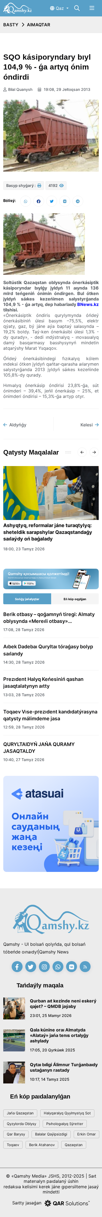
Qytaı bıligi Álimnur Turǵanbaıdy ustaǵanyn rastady (64, 1067)
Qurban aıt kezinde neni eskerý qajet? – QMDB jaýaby (63, 1003)
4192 (53, 185)
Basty (10, 24)
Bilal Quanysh (20, 89)
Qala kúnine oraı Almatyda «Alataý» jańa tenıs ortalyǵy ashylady (59, 1035)
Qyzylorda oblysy (21, 1123)
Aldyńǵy (17, 424)
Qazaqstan (74, 1145)
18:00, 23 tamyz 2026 (24, 549)
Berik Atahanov (42, 1145)
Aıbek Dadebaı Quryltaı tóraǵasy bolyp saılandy (48, 650)
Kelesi (87, 424)
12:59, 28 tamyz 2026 (24, 727)
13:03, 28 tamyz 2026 (24, 694)
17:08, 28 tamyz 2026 (23, 629)
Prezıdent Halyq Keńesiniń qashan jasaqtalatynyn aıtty (43, 682)
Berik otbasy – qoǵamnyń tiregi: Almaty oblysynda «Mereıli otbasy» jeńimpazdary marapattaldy (49, 618)
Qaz (59, 8)
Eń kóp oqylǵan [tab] (75, 599)
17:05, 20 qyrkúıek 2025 (52, 1050)
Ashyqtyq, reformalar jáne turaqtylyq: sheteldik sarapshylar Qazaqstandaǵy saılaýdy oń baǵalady (47, 532)
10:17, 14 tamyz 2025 (49, 1079)
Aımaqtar (38, 24)
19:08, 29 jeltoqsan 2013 (66, 89)
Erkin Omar (86, 1134)
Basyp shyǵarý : (21, 185)
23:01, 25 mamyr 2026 (51, 1015)
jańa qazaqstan (20, 1113)
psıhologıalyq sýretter (64, 1123)
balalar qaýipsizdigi (51, 1134)
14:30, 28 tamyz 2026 (24, 662)
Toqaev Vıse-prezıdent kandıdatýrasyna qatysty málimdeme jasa (50, 715)
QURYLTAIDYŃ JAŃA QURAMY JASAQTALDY (39, 747)
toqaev (13, 1145)
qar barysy (16, 1134)
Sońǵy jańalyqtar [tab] (27, 599)
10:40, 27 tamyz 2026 (23, 759)
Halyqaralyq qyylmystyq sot (67, 1113)
